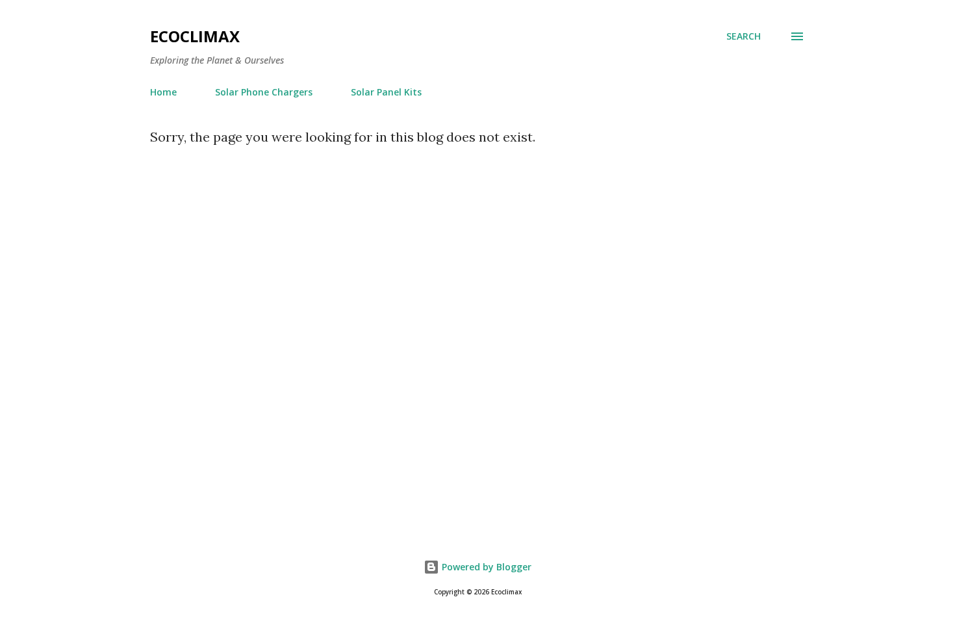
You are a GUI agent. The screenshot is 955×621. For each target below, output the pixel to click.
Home (163, 92)
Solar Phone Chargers (263, 92)
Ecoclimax (195, 36)
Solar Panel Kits (386, 92)
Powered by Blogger (485, 567)
